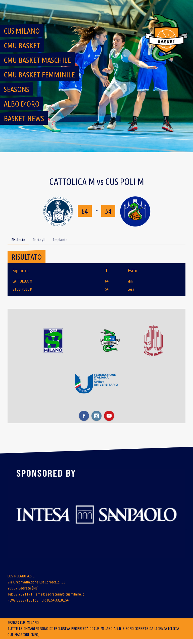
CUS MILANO (22, 31)
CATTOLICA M (22, 281)
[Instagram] (96, 416)
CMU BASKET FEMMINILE (39, 74)
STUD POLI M (22, 289)
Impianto (60, 240)
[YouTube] (109, 416)
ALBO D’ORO (21, 104)
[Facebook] (84, 416)
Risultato (18, 240)
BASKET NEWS (24, 118)
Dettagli (39, 240)
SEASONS (16, 89)
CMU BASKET (22, 45)
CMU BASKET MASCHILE (37, 60)
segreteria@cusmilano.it (65, 594)
